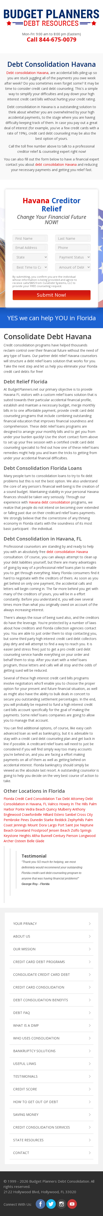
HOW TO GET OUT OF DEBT (35, 1101)
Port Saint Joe (68, 825)
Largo (52, 825)
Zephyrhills (76, 819)
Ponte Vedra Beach (30, 809)
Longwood (87, 835)
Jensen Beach (59, 830)
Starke (49, 819)
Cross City (85, 814)
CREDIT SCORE (25, 1089)
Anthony (78, 809)
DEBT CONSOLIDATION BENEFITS (40, 1000)
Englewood (12, 814)
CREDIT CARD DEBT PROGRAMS (39, 961)
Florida (9, 798)
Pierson (72, 835)
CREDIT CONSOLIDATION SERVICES (41, 1127)
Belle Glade (35, 841)
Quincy (51, 809)
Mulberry (64, 809)
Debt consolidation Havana (27, 72)
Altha (36, 835)
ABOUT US (21, 936)
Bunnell (46, 835)
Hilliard (48, 814)
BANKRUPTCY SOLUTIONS (34, 1051)
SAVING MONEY (25, 1114)
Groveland (22, 830)
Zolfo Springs (81, 830)
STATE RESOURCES (28, 1140)
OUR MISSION (24, 949)
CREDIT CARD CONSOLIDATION (38, 987)
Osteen (20, 841)
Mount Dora (37, 825)
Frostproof (39, 830)
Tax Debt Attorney (70, 798)
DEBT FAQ (21, 1012)
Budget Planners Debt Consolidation (59, 1181)
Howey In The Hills (73, 804)
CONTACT (21, 1152)
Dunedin (36, 819)
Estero (59, 814)
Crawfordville (32, 814)
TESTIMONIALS (25, 1076)
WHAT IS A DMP (26, 1025)
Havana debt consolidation (49, 502)
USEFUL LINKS (24, 1063)
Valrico (53, 804)
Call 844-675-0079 (51, 39)
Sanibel (70, 814)
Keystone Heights (17, 835)
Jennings (20, 825)
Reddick (61, 819)
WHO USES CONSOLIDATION (36, 1038)
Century (59, 835)
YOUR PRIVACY (25, 923)
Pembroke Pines (16, 819)
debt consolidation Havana (56, 164)
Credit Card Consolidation (35, 798)
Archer (9, 841)
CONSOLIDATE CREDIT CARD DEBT (41, 974)
